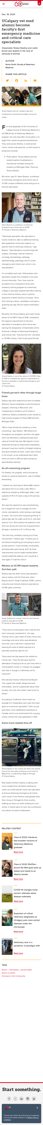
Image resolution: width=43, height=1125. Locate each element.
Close (37, 1109)
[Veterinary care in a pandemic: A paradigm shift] (7, 946)
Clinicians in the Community (13, 976)
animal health (26, 969)
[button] (8, 80)
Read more (18, 852)
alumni (4, 969)
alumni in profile (8, 972)
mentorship (14, 969)
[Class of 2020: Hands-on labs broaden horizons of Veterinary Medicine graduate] (7, 841)
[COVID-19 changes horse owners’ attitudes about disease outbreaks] (7, 893)
